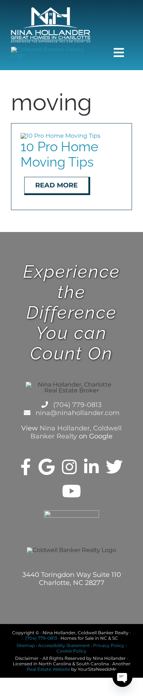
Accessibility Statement (64, 645)
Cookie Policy (71, 651)
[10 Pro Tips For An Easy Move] (60, 135)
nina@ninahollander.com (77, 413)
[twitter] (114, 467)
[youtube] (71, 491)
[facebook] (26, 467)
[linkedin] (91, 467)
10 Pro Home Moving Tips (59, 154)
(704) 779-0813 (76, 405)
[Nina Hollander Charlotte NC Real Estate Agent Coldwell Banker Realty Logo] (50, 10)
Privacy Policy (108, 645)
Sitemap (25, 645)
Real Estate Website (48, 669)
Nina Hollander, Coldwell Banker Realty (76, 432)
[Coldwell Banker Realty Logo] (50, 49)
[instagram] (69, 467)
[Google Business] (46, 467)
